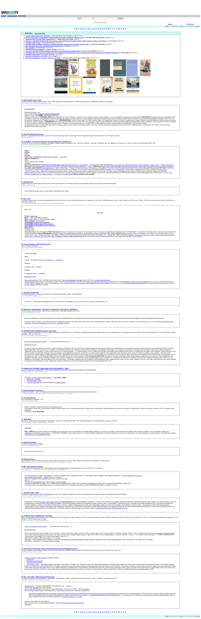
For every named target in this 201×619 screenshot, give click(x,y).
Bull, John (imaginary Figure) (33, 466)
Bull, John (27, 198)
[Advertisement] (100, 5)
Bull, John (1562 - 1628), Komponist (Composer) (39, 577)
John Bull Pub (28, 182)
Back (181, 26)
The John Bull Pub (30, 398)
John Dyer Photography (31, 292)
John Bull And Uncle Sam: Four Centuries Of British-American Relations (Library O (50, 549)
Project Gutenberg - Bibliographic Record (37, 244)
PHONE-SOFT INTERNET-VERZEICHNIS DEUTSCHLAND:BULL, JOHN (46, 368)
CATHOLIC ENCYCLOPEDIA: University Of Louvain (40, 331)
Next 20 (197, 26)
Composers (12, 16)
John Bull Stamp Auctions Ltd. (34, 134)
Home (3, 16)
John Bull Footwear (30, 442)
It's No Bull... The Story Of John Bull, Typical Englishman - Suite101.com (47, 141)
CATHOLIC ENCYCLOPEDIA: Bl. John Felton (38, 516)
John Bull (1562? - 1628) (31, 493)
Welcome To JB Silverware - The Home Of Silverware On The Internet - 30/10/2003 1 (50, 309)
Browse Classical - (29, 459)
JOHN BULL (27, 419)
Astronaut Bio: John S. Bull (32, 100)
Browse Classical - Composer (33, 390)
